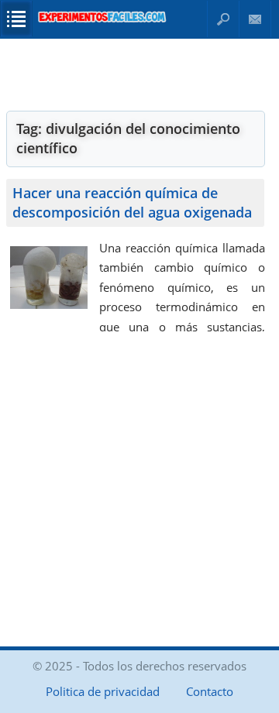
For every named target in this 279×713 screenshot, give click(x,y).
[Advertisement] (136, 73)
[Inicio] (102, 16)
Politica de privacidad (103, 691)
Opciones (16, 18)
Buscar (223, 19)
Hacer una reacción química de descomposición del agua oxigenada (132, 202)
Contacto (255, 19)
